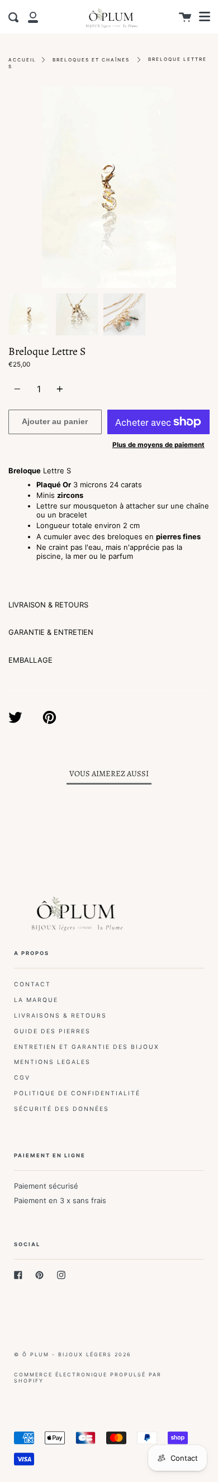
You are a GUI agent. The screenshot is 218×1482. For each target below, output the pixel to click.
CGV (22, 1077)
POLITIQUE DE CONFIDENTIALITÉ (77, 1093)
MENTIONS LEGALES (52, 1062)
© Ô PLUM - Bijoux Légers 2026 (72, 1354)
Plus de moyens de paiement (158, 445)
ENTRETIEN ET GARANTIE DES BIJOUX (86, 1047)
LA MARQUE (36, 1000)
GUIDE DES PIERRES (52, 1031)
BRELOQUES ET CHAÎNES (91, 60)
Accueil (22, 60)
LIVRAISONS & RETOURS (60, 1015)
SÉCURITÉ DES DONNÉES (61, 1109)
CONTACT (32, 984)
